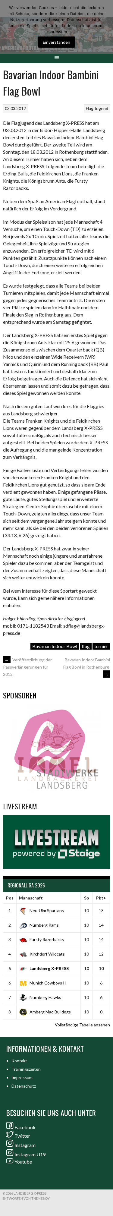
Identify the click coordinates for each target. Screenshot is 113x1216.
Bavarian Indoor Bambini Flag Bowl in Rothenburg (86, 667)
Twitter (22, 1136)
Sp (86, 897)
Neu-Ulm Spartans (47, 910)
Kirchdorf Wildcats (47, 953)
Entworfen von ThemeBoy (26, 1198)
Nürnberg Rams (44, 925)
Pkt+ (101, 897)
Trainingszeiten (26, 1069)
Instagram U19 (30, 1154)
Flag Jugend (97, 108)
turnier (101, 646)
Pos (10, 897)
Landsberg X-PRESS (49, 968)
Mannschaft (31, 897)
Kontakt (19, 1060)
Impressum (22, 1077)
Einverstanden (56, 42)
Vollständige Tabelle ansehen (82, 1024)
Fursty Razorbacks (47, 939)
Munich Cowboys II (48, 982)
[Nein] (105, 27)
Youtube (23, 1161)
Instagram (25, 1145)
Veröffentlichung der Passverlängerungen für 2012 (27, 667)
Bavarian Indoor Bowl (54, 646)
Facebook (25, 1127)
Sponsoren (19, 695)
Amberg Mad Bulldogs (50, 1011)
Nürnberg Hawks (45, 997)
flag (86, 646)
